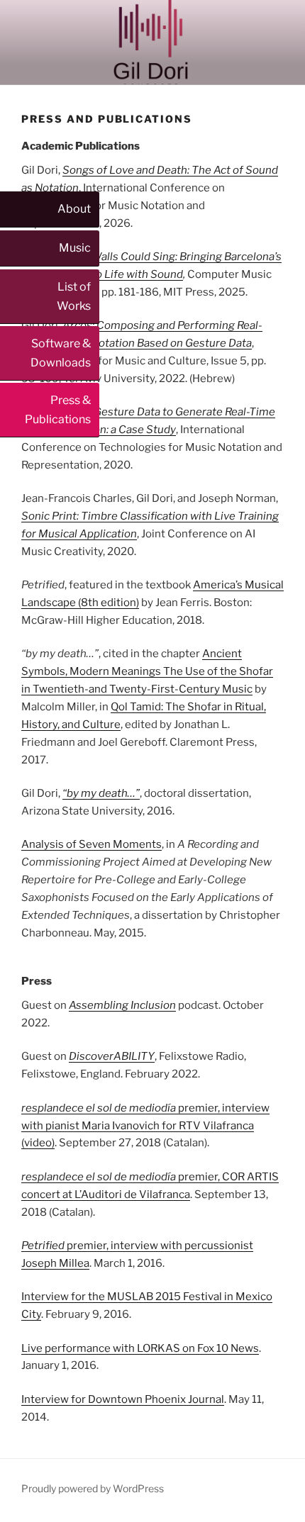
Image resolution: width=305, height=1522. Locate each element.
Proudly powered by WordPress (92, 1488)
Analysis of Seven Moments (91, 844)
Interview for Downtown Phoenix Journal (122, 1399)
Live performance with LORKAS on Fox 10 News (140, 1348)
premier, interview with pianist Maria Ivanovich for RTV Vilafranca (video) (145, 1126)
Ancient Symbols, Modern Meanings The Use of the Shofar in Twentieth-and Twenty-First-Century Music (147, 671)
